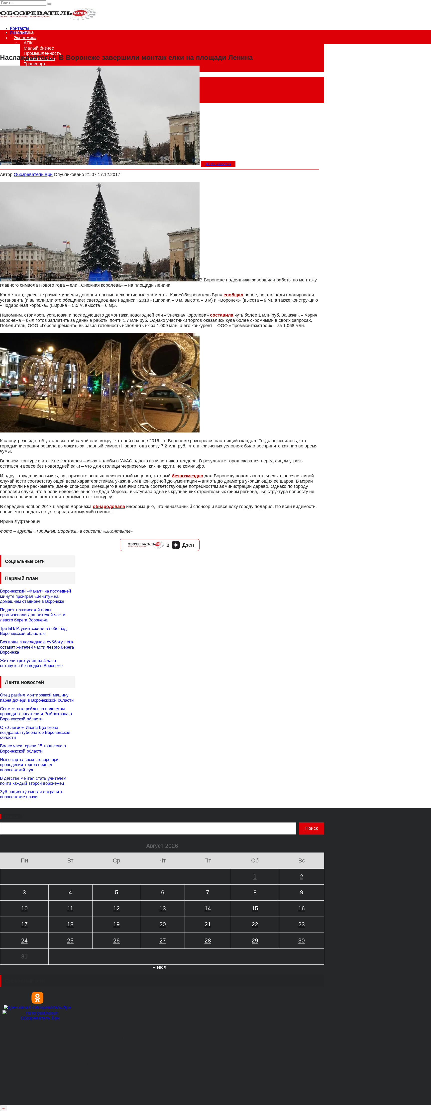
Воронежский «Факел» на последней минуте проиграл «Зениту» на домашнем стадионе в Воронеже (35, 596)
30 (301, 940)
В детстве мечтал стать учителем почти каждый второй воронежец (33, 781)
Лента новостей (218, 164)
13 (162, 908)
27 (162, 940)
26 (116, 940)
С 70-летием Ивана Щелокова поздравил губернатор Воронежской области (35, 732)
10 (24, 908)
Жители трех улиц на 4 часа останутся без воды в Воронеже (31, 663)
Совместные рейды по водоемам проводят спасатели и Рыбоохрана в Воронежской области (36, 713)
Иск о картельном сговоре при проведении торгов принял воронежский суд (29, 764)
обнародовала (109, 506)
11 (70, 908)
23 (301, 924)
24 (24, 940)
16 (301, 908)
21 (208, 924)
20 (162, 924)
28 (208, 940)
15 (255, 908)
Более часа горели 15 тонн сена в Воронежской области (33, 748)
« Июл (159, 967)
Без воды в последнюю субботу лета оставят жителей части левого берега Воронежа (37, 647)
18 (70, 924)
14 (208, 908)
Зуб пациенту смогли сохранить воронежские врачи (31, 794)
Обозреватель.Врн (33, 174)
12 (116, 908)
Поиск (11, 816)
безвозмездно (187, 475)
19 (116, 924)
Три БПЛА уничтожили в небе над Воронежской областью (33, 631)
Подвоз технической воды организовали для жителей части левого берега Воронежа (32, 614)
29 (255, 940)
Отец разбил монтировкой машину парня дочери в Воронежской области (37, 697)
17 (24, 924)
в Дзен (180, 545)
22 (255, 924)
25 (70, 940)
